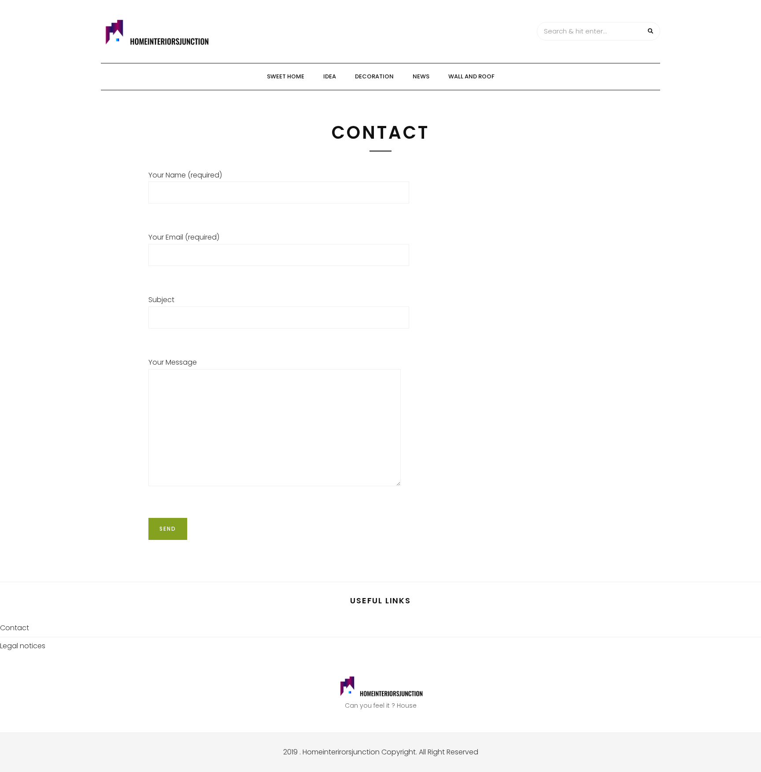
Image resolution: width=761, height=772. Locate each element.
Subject (161, 300)
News (421, 76)
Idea (329, 76)
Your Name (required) (185, 175)
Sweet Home (285, 76)
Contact (14, 628)
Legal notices (22, 646)
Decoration (374, 76)
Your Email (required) (183, 237)
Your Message (172, 362)
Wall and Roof (471, 76)
